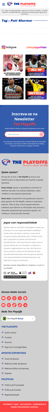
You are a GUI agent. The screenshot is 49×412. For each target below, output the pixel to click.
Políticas (7, 379)
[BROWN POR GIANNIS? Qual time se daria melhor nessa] (36, 65)
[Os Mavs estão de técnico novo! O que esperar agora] (36, 88)
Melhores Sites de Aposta (16, 363)
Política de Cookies (13, 390)
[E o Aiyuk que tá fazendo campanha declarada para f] (13, 65)
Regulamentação (12, 394)
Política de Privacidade (14, 385)
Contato (8, 337)
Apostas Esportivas (13, 352)
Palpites (8, 373)
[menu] (3, 4)
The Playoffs (9, 326)
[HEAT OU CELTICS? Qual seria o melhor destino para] (13, 88)
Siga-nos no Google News (16, 347)
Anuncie (8, 342)
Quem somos (10, 332)
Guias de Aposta (12, 359)
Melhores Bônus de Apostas (17, 368)
